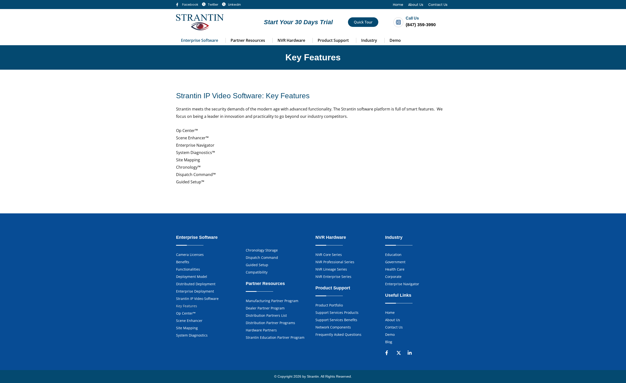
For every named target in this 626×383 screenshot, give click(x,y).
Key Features (186, 306)
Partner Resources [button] (248, 40)
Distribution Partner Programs (270, 322)
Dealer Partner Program (265, 308)
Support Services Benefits (336, 319)
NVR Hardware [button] (291, 40)
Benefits (182, 262)
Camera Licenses (190, 254)
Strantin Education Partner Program (275, 337)
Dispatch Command (262, 257)
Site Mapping (188, 160)
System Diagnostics (192, 335)
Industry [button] (369, 40)
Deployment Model (191, 276)
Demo (395, 40)
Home (398, 4)
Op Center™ (187, 130)
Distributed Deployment (195, 284)
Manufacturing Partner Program (272, 300)
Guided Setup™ (190, 182)
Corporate (393, 276)
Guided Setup (257, 265)
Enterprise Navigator (195, 145)
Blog (388, 341)
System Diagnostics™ (195, 152)
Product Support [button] (333, 40)
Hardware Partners (261, 330)
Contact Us (437, 4)
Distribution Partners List (266, 315)
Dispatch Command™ (196, 174)
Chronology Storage (262, 250)
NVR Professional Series (334, 262)
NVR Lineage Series (331, 269)
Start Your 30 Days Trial (298, 22)
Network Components (333, 327)
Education (393, 254)
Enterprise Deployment (195, 291)
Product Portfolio (329, 305)
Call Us (412, 18)
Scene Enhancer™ (192, 138)
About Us (415, 4)
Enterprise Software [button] (199, 40)
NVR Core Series (328, 254)
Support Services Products (336, 312)
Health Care (394, 269)
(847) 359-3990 (421, 24)
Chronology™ (188, 167)
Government (395, 262)
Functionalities (188, 269)
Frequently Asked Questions (338, 334)
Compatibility (257, 272)
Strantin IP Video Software (197, 298)
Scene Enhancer (189, 320)
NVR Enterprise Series (333, 276)
